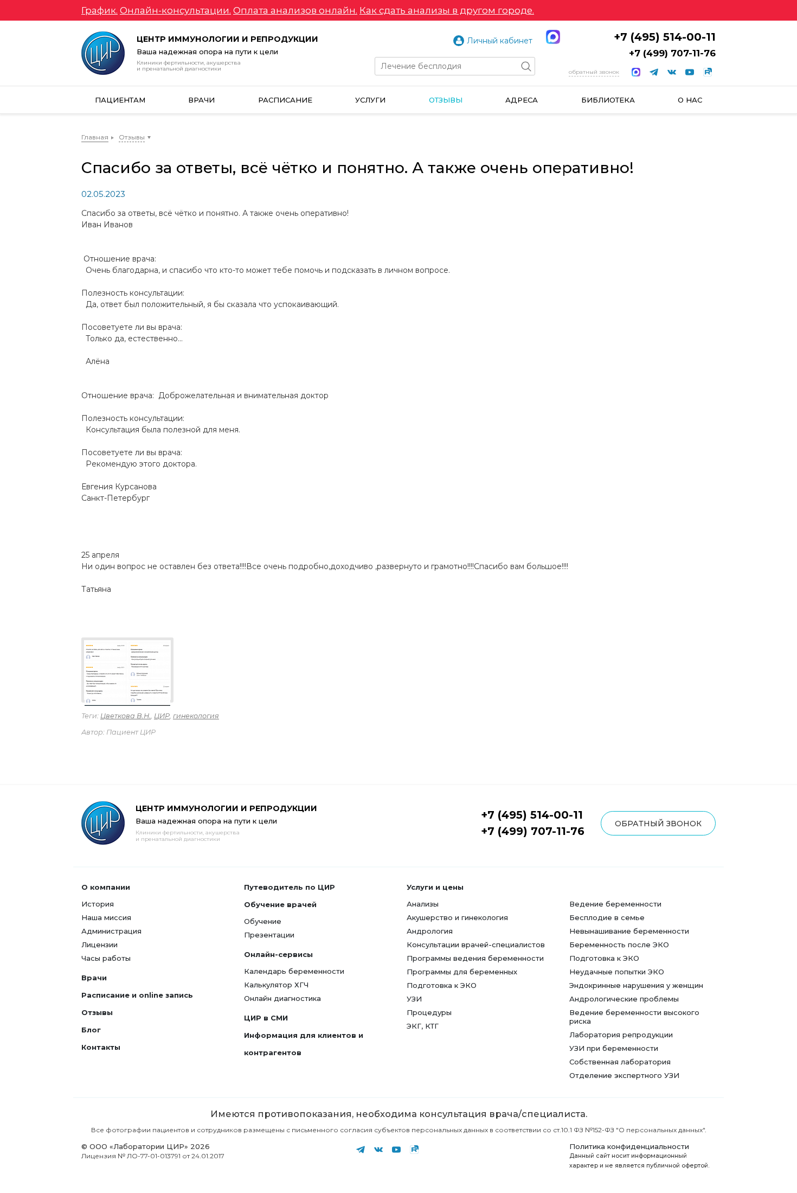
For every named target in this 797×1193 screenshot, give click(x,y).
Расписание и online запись (137, 995)
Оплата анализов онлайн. (295, 10)
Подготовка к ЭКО (442, 985)
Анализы (423, 903)
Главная (94, 137)
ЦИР (162, 716)
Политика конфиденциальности (629, 1146)
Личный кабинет (499, 41)
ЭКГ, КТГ (423, 1026)
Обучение (262, 921)
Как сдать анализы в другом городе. (446, 10)
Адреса (521, 99)
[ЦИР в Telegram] (654, 72)
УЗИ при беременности (613, 1048)
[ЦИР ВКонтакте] (672, 72)
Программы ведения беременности (475, 958)
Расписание (285, 99)
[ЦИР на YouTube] (690, 72)
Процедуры (429, 1012)
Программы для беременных (462, 971)
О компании (105, 887)
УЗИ (414, 998)
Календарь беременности (294, 971)
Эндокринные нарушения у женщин (636, 985)
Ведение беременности (615, 903)
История (97, 903)
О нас (690, 99)
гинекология (196, 716)
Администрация (111, 931)
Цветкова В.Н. (125, 716)
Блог (91, 1029)
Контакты (100, 1047)
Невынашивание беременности (629, 931)
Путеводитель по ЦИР (289, 887)
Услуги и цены (435, 887)
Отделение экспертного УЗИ (624, 1075)
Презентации (269, 934)
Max (553, 37)
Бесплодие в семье (607, 917)
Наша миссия (106, 917)
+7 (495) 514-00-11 (665, 36)
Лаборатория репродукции (621, 1034)
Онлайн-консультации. (175, 10)
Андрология (430, 931)
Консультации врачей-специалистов (476, 944)
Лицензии (99, 944)
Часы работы (106, 958)
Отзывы (445, 99)
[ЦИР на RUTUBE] (707, 72)
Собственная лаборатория (620, 1061)
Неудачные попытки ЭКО (616, 971)
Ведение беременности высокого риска (634, 1016)
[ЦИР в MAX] (636, 72)
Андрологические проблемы (624, 998)
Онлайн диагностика (282, 998)
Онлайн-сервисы (278, 954)
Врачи (201, 99)
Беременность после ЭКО (619, 944)
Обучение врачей (280, 904)
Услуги (370, 99)
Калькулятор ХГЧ (276, 984)
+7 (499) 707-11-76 (672, 53)
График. (99, 10)
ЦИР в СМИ (266, 1017)
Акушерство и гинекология (457, 917)
